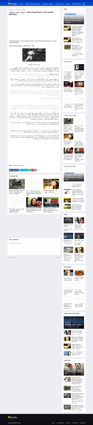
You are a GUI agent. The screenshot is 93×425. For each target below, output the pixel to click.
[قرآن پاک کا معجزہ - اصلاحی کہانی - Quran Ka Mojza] (67, 54)
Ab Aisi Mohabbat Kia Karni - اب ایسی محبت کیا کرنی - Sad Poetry (68, 257)
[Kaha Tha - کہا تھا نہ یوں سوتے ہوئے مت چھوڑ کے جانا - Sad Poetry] (79, 236)
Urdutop (18, 423)
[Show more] (38, 170)
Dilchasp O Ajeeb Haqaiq (19, 9)
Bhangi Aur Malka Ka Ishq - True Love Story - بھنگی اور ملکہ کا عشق (79, 91)
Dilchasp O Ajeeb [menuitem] (48, 4)
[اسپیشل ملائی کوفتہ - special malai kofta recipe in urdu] (68, 285)
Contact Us (75, 423)
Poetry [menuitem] (68, 4)
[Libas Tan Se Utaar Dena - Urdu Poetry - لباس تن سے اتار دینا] (79, 220)
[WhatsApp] (29, 170)
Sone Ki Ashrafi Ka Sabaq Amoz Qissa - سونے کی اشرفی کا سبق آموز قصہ (79, 107)
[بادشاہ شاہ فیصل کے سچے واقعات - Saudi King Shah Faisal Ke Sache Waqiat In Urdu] (34, 184)
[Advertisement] (34, 28)
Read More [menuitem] (75, 4)
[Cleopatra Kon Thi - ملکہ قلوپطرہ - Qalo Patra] (51, 184)
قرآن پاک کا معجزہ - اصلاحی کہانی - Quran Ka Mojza (77, 54)
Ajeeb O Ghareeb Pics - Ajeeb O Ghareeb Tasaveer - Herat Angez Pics (51, 210)
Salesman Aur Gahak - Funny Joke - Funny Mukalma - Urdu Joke (78, 200)
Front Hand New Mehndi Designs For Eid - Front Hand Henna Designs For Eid (74, 370)
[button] (80, 4)
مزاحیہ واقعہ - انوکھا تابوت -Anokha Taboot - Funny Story (73, 177)
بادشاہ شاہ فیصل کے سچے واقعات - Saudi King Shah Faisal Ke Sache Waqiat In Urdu (33, 193)
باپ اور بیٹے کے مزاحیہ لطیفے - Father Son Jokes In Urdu (77, 185)
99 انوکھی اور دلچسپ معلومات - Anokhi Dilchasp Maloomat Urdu (16, 210)
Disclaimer (83, 423)
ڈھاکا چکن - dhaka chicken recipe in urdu (79, 278)
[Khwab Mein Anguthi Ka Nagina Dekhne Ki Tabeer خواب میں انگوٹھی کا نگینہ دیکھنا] (67, 407)
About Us (68, 423)
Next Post (57, 257)
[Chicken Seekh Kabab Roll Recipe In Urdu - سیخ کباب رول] (68, 299)
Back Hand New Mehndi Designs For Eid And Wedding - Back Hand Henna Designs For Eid (77, 380)
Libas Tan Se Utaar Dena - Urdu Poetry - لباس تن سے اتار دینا (79, 227)
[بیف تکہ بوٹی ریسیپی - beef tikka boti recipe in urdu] (79, 285)
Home (9, 1)
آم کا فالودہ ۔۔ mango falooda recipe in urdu (68, 278)
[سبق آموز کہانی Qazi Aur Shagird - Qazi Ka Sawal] (68, 84)
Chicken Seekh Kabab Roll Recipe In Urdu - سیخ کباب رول (68, 306)
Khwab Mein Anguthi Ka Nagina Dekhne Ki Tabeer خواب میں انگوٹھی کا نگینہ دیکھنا (78, 408)
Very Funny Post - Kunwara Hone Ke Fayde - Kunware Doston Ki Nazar (77, 207)
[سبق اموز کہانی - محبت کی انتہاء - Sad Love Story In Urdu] (67, 353)
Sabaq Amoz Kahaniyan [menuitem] (32, 4)
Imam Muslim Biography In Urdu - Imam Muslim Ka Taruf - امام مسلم (77, 48)
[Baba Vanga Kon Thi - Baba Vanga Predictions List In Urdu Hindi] (34, 202)
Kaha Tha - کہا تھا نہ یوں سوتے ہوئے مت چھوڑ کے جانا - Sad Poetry (79, 242)
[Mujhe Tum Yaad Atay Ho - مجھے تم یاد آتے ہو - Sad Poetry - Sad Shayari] (68, 220)
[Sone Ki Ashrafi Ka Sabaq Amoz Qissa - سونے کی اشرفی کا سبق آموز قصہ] (79, 100)
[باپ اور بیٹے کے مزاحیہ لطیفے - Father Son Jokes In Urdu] (67, 185)
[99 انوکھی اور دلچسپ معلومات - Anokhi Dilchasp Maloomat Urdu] (17, 202)
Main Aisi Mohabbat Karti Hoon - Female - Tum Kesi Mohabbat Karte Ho (79, 257)
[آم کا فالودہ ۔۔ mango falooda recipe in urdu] (68, 273)
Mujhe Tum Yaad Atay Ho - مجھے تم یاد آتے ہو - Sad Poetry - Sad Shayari (68, 227)
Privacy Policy (60, 423)
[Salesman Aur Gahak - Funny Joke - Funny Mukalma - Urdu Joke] (67, 200)
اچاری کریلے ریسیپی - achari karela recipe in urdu (79, 305)
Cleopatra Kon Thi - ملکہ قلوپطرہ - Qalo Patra (50, 191)
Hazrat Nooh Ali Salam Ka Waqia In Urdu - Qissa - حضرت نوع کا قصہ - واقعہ (77, 40)
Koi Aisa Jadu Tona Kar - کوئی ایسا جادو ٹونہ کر (68, 242)
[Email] (35, 170)
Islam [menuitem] (21, 4)
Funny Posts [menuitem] (59, 4)
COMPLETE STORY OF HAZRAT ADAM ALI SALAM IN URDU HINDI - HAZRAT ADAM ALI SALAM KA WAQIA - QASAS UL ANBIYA (78, 31)
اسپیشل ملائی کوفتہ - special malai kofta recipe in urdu (68, 292)
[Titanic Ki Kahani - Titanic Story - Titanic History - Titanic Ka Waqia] (17, 184)
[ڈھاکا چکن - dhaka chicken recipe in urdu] (79, 273)
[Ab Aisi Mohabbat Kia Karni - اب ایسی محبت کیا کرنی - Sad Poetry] (68, 250)
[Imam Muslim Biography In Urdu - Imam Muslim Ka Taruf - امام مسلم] (67, 47)
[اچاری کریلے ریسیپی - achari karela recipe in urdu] (79, 299)
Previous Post (11, 257)
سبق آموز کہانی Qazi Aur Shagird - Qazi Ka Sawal (68, 90)
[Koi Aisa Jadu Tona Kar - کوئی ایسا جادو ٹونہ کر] (68, 236)
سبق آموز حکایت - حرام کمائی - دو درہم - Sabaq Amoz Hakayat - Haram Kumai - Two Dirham (68, 75)
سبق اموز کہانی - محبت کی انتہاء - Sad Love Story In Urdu (77, 353)
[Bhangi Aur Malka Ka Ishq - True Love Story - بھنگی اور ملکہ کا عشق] (79, 84)
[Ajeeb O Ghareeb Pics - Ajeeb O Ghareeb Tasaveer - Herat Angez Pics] (51, 202)
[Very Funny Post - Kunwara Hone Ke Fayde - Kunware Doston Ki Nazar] (67, 206)
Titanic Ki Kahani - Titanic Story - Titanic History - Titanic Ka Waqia (17, 192)
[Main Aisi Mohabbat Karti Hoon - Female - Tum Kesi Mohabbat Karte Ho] (79, 250)
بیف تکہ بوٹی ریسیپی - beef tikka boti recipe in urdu (79, 292)
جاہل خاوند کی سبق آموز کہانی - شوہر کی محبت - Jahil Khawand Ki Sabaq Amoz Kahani (79, 75)
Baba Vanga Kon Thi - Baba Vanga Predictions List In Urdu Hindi (34, 210)
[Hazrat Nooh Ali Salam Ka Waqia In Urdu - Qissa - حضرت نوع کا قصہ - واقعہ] (67, 39)
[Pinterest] (32, 170)
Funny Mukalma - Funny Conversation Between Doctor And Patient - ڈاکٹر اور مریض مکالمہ (78, 192)
